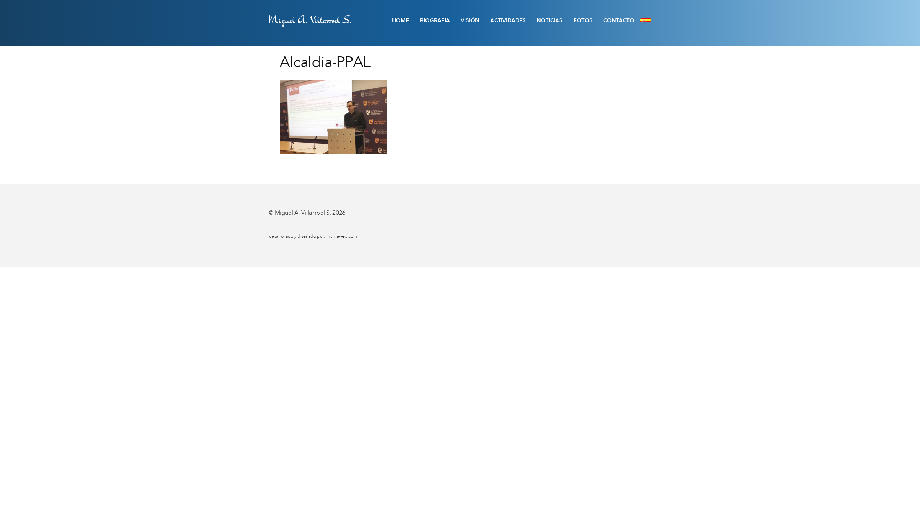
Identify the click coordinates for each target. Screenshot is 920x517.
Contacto (618, 20)
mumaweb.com (341, 236)
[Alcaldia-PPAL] (460, 117)
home (400, 20)
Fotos (583, 20)
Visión (470, 20)
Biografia (435, 20)
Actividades (508, 20)
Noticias (549, 20)
